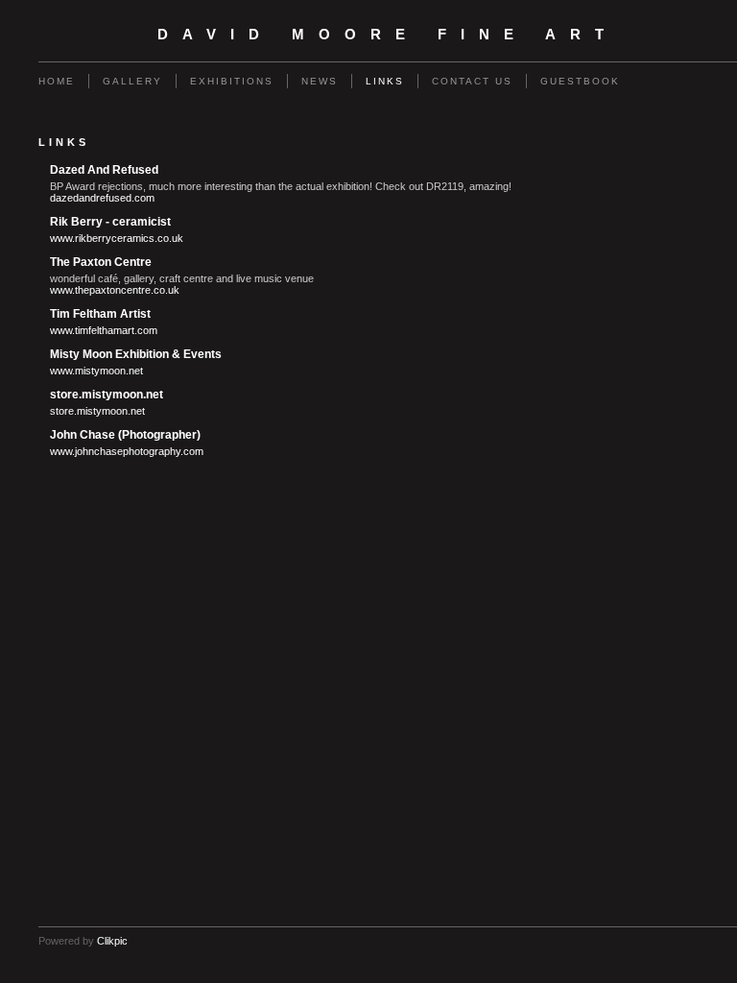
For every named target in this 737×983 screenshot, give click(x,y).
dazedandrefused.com (102, 198)
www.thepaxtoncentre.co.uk (114, 290)
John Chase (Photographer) (125, 435)
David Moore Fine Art (387, 34)
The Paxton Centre (101, 262)
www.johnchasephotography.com (126, 451)
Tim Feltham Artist (100, 314)
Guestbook (580, 81)
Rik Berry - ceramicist (110, 221)
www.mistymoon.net (96, 370)
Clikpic (112, 941)
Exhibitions (231, 81)
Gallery (132, 81)
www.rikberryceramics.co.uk (116, 238)
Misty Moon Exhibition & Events (136, 354)
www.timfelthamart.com (103, 330)
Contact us (472, 81)
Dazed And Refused (104, 170)
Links (385, 81)
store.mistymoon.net (106, 394)
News (319, 81)
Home (56, 81)
